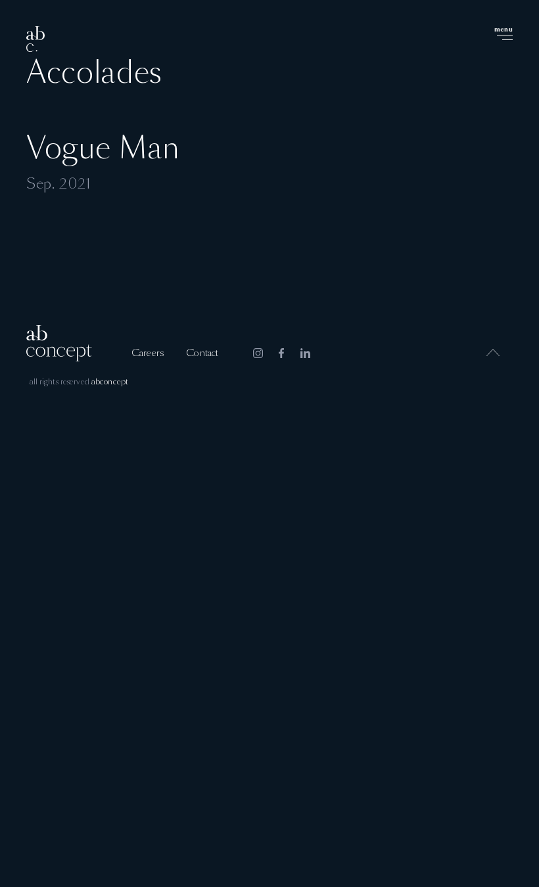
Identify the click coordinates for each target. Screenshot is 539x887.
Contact (202, 353)
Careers (147, 353)
